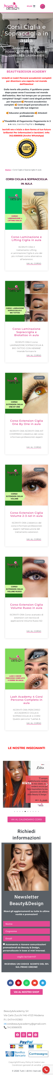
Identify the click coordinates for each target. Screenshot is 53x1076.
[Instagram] (23, 1034)
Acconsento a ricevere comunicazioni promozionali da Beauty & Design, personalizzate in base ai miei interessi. (24, 947)
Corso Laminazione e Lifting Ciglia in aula (26, 238)
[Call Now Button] (46, 1070)
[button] (6, 784)
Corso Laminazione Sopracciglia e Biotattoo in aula (26, 332)
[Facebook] (17, 1034)
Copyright (13, 1062)
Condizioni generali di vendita (26, 1065)
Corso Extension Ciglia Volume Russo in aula (26, 606)
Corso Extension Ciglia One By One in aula (26, 422)
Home (8, 170)
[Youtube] (29, 1034)
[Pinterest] (35, 1034)
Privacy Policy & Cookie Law (31, 1062)
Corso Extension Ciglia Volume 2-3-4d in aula (26, 514)
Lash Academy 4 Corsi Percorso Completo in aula (26, 700)
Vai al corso (33, 263)
